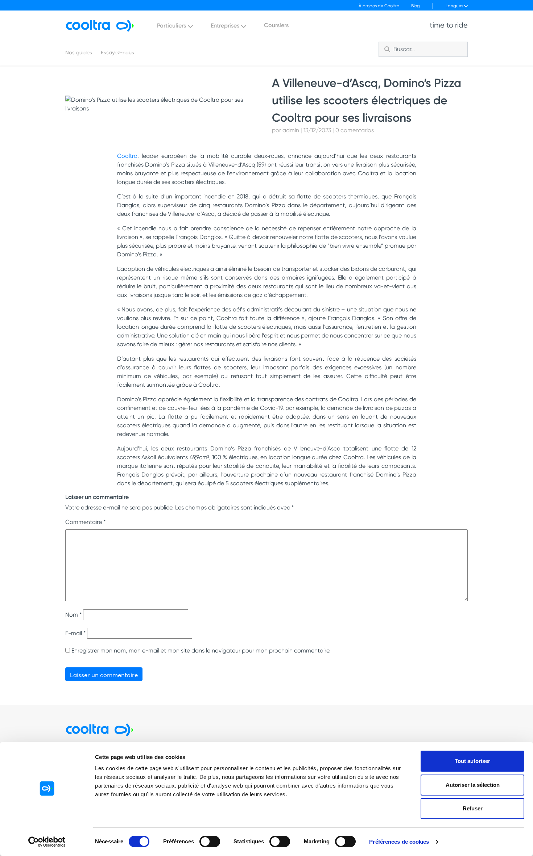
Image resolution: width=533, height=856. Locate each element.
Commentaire (85, 522)
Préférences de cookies (399, 842)
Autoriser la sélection (473, 785)
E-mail (75, 633)
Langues (455, 5)
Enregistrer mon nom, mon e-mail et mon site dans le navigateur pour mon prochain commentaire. (201, 650)
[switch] (209, 841)
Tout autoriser (472, 761)
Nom (73, 614)
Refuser (473, 808)
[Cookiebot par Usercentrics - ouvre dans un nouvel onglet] (47, 841)
